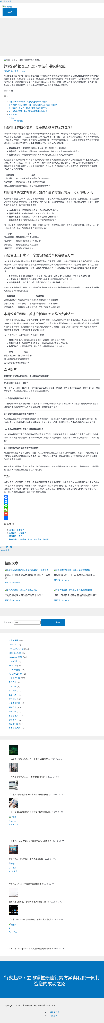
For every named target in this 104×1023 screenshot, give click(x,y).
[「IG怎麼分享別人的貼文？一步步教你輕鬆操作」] (13, 754)
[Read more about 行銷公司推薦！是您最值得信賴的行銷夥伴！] (74, 590)
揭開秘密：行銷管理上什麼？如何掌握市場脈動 (29, 539)
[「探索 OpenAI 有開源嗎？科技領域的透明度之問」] (13, 836)
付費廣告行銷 (14, 678)
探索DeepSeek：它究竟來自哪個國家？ (26, 884)
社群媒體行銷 (14, 703)
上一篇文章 (6, 547)
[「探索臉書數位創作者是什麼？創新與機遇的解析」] (13, 789)
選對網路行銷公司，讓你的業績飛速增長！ (75, 575)
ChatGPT (13, 644)
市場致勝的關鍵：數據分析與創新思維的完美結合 (29, 111)
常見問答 (14, 115)
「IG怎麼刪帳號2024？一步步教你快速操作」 (28, 777)
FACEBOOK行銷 (16, 649)
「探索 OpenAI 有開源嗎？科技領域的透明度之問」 (31, 841)
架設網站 (12, 699)
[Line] (52, 506)
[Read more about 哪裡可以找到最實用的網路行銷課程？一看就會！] (26, 570)
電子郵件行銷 (14, 728)
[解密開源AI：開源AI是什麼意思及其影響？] (13, 853)
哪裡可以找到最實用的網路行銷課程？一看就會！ (27, 576)
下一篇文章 (6, 550)
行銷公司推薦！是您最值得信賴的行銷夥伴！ (76, 595)
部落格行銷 (13, 724)
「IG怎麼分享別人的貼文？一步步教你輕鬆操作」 (30, 759)
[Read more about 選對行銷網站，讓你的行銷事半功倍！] (22, 590)
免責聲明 (53, 1016)
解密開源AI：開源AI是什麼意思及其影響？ (27, 859)
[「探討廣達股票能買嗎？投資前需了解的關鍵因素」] (13, 807)
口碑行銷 (12, 686)
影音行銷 (12, 690)
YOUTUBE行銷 (15, 674)
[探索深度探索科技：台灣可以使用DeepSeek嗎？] (13, 896)
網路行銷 (9, 71)
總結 (12, 118)
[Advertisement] (52, 37)
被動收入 (12, 720)
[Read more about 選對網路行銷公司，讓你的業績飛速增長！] (73, 570)
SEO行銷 (13, 665)
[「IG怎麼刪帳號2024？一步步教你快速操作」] (13, 771)
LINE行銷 (13, 661)
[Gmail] (52, 514)
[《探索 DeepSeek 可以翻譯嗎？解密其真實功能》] (13, 914)
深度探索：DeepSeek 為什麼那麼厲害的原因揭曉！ (31, 948)
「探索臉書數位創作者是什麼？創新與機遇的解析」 (31, 794)
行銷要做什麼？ (15, 536)
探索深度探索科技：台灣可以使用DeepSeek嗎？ (30, 902)
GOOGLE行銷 (15, 653)
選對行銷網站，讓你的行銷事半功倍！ (24, 595)
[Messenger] (52, 502)
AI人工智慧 (13, 640)
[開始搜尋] (46, 622)
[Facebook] (52, 497)
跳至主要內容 (5, 1)
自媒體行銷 (13, 716)
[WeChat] (52, 510)
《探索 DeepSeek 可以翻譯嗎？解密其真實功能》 (30, 919)
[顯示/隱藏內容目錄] (6, 96)
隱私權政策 (54, 1012)
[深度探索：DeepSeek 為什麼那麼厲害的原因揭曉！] (13, 943)
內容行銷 (12, 682)
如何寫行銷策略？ (16, 530)
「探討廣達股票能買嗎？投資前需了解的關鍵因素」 (31, 812)
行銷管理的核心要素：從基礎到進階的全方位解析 (28, 102)
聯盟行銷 (12, 711)
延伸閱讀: (20, 121)
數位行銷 (12, 695)
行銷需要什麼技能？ (17, 533)
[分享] (52, 518)
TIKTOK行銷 (14, 670)
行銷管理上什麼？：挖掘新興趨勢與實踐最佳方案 (29, 108)
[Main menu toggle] (10, 12)
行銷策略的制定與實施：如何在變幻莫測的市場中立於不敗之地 (34, 105)
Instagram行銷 (15, 657)
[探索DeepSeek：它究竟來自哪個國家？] (13, 879)
